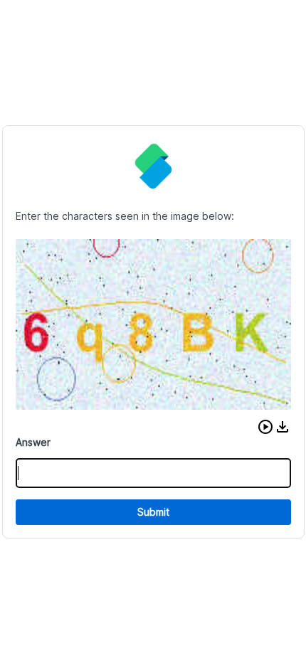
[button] (265, 426)
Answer (33, 442)
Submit (153, 512)
